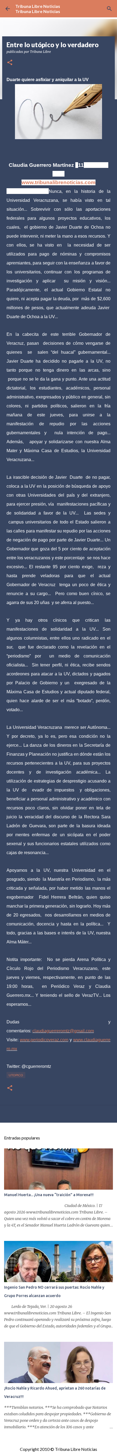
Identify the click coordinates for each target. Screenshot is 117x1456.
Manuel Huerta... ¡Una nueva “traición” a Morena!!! (49, 1195)
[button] (10, 62)
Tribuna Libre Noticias (37, 6)
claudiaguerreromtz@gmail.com (63, 1031)
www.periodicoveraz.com (44, 1039)
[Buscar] (109, 8)
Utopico (16, 1075)
